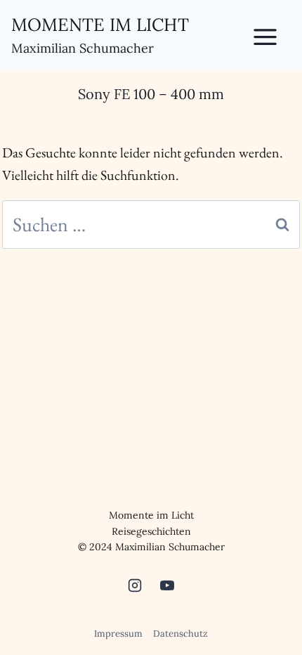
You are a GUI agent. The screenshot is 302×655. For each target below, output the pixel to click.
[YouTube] (167, 585)
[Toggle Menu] (273, 34)
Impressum (118, 634)
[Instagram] (135, 585)
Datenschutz (180, 634)
